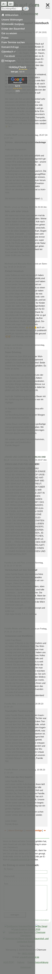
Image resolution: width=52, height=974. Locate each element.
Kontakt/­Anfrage (10, 47)
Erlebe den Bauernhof (13, 28)
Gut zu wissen (9, 33)
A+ (11, 3)
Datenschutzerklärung (37, 962)
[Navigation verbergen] (47, 5)
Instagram (9, 60)
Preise (4, 37)
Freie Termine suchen (13, 42)
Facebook (9, 56)
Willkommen (11, 15)
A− (4, 3)
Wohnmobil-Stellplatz (12, 24)
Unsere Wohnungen (12, 19)
